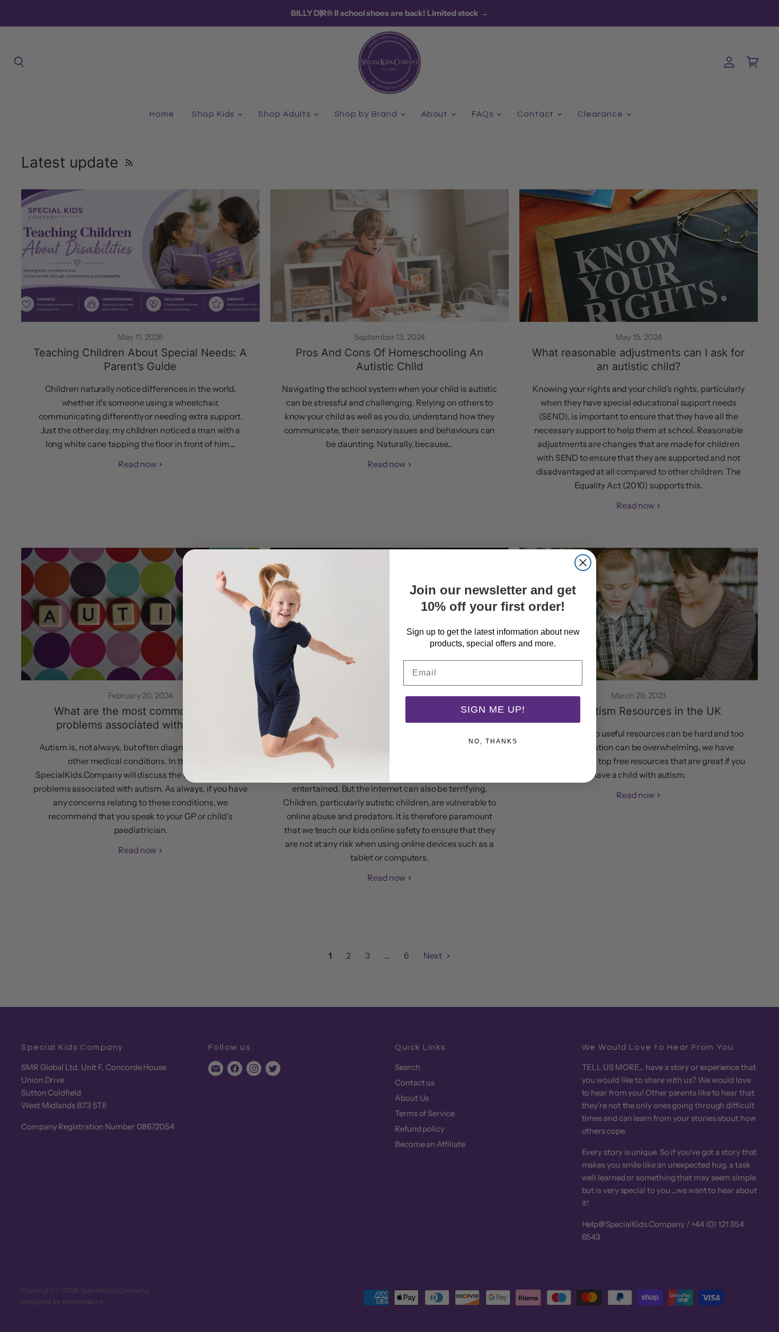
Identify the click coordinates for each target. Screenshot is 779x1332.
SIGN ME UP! (493, 709)
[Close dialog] (583, 563)
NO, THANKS (493, 741)
